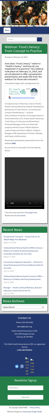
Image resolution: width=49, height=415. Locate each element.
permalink (21, 215)
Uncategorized (31, 212)
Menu (7, 30)
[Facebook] (22, 366)
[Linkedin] (32, 366)
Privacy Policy (35, 407)
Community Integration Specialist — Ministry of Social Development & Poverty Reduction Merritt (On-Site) (23, 265)
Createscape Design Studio (32, 411)
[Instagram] (27, 366)
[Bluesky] (17, 366)
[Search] (39, 39)
